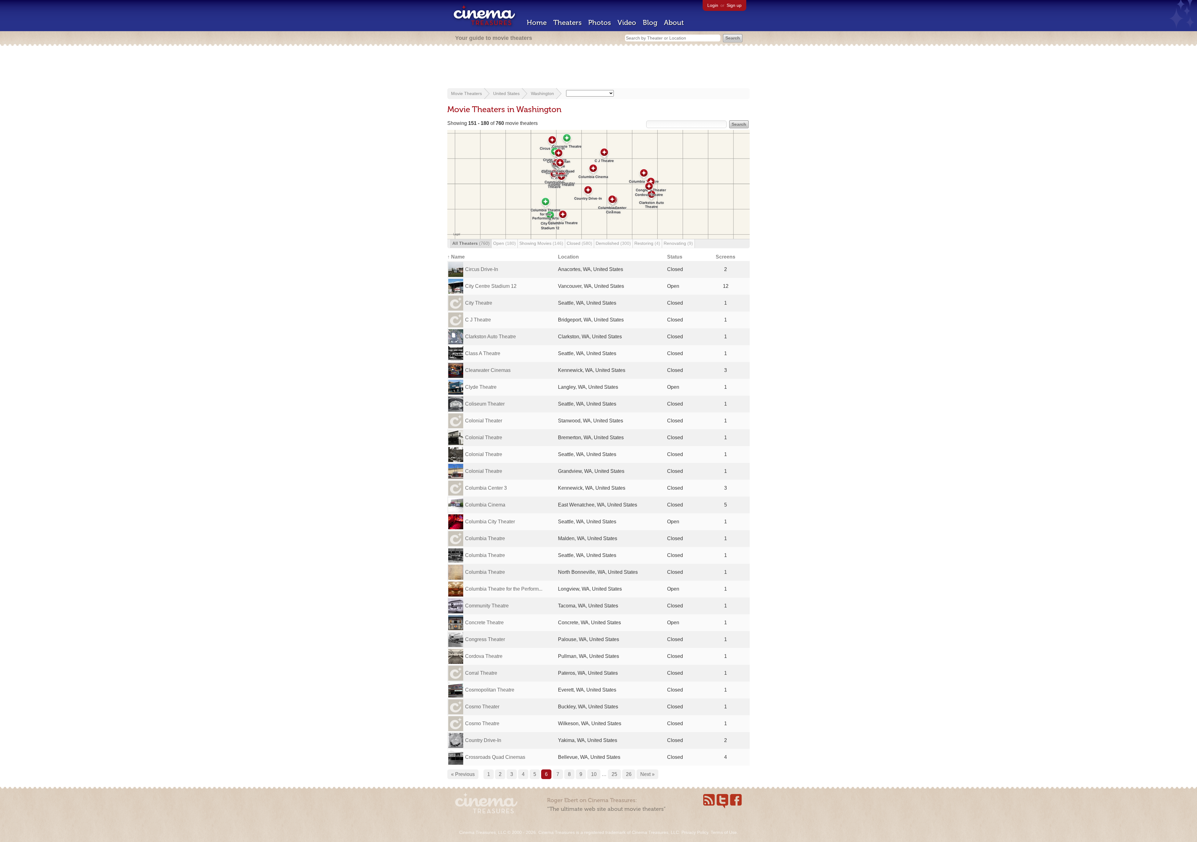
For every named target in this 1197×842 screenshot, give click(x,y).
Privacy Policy (694, 832)
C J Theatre (478, 319)
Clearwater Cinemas (488, 370)
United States (506, 93)
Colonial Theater (483, 420)
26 (629, 774)
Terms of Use (724, 832)
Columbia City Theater (490, 521)
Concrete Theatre (484, 622)
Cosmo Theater (482, 706)
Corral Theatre (481, 673)
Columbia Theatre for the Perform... (503, 589)
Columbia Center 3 (486, 488)
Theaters (567, 22)
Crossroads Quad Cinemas (495, 757)
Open (504, 243)
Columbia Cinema (485, 504)
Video (627, 22)
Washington (542, 93)
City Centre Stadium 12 (491, 286)
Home (537, 22)
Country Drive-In (483, 740)
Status (674, 256)
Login (712, 5)
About (674, 22)
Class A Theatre (482, 353)
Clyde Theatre (481, 387)
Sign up (734, 5)
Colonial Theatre (483, 437)
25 (614, 774)
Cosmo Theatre (482, 723)
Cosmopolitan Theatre (489, 689)
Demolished (613, 243)
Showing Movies (541, 243)
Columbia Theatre (485, 538)
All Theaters (471, 243)
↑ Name (456, 256)
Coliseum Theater (485, 404)
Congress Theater (485, 639)
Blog (650, 22)
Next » (647, 774)
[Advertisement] (598, 68)
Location (568, 256)
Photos (599, 22)
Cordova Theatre (483, 656)
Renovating (678, 243)
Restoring (647, 243)
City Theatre (478, 303)
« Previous (463, 774)
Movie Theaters (466, 93)
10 (594, 774)
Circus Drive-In (481, 269)
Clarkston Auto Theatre (490, 336)
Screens (725, 256)
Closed (579, 243)
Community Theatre (487, 605)
